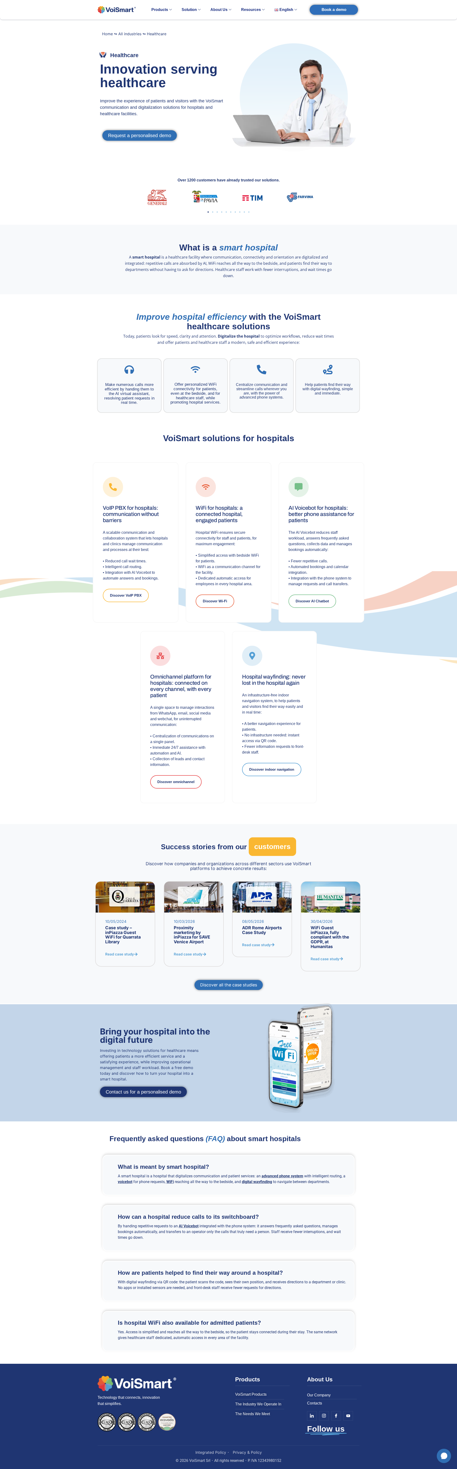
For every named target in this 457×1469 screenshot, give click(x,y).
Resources (251, 10)
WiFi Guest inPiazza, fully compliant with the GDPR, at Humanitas (330, 937)
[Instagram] (324, 1416)
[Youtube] (348, 1416)
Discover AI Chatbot (312, 601)
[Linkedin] (312, 1416)
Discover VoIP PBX (126, 595)
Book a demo (334, 9)
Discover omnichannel (175, 782)
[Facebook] (336, 1416)
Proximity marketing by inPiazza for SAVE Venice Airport (192, 934)
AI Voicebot (189, 1226)
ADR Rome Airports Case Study (262, 930)
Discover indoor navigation (271, 769)
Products (159, 10)
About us (219, 10)
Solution (189, 10)
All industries (129, 33)
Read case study (119, 954)
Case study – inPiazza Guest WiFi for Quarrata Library (123, 934)
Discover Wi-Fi (215, 601)
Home (107, 33)
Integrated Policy (210, 1452)
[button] (208, 212)
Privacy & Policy (247, 1452)
